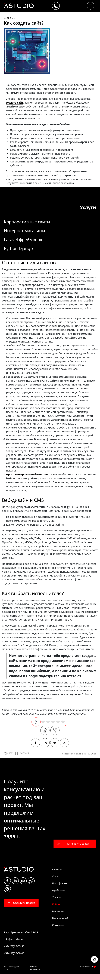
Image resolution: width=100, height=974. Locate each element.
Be (23, 880)
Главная (57, 869)
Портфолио (59, 883)
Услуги (56, 897)
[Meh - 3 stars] (53, 722)
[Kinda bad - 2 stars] (48, 722)
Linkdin (15, 880)
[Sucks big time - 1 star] (43, 722)
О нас (55, 876)
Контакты (58, 925)
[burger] (88, 4)
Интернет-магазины (24, 230)
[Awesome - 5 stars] (62, 722)
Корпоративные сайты (27, 222)
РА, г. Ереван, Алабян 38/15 (21, 932)
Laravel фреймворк (23, 239)
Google (7, 888)
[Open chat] (94, 959)
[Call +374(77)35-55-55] (56, 6)
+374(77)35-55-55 (14, 946)
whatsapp (31, 880)
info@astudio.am (14, 939)
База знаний (60, 918)
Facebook (7, 880)
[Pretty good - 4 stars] (57, 722)
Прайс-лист (59, 890)
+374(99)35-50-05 (14, 953)
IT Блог (56, 904)
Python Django (18, 248)
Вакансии (58, 911)
